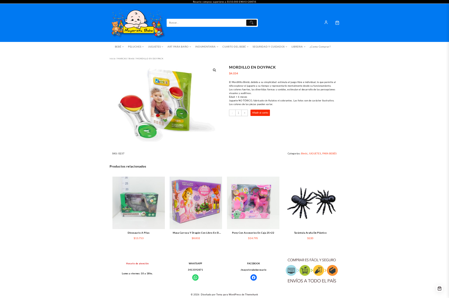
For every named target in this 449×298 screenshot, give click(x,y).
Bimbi (132, 58)
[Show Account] (326, 22)
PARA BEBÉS (329, 153)
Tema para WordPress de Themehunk (237, 294)
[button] (214, 70)
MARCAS (122, 58)
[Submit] (251, 23)
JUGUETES (315, 153)
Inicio (113, 58)
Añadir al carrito (260, 112)
